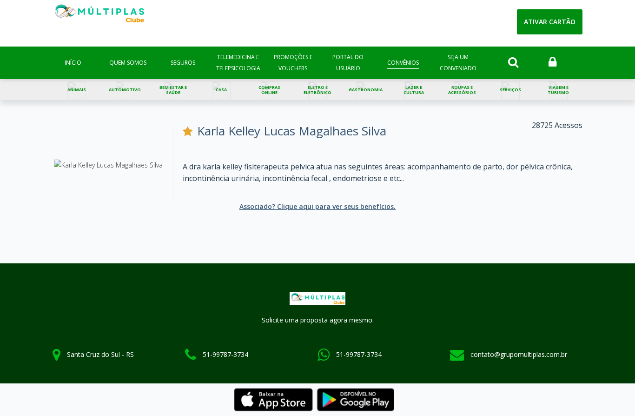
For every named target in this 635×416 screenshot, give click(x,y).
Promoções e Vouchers (293, 62)
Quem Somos (127, 63)
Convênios (403, 63)
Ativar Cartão (549, 21)
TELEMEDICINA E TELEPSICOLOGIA (238, 62)
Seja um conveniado (458, 62)
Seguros (183, 63)
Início (73, 63)
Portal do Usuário (348, 62)
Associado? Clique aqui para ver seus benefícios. (317, 206)
